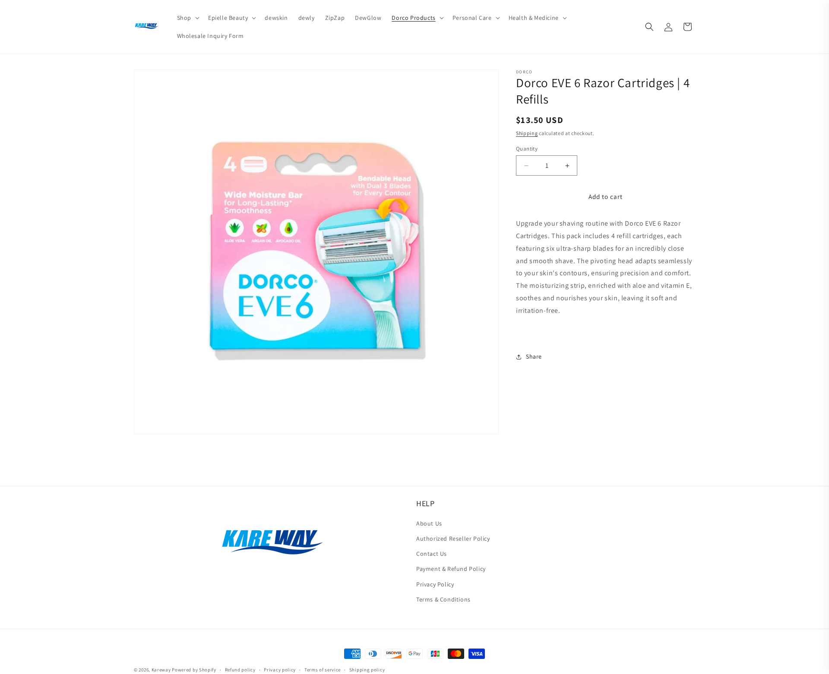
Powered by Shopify (194, 670)
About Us (429, 523)
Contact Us (431, 553)
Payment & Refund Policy (451, 569)
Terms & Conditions (443, 599)
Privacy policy (280, 670)
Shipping (527, 133)
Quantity (527, 148)
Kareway (161, 670)
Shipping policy (367, 670)
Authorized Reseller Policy (453, 538)
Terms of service (322, 670)
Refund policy (240, 670)
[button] (187, 18)
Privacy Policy (435, 584)
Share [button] (534, 356)
